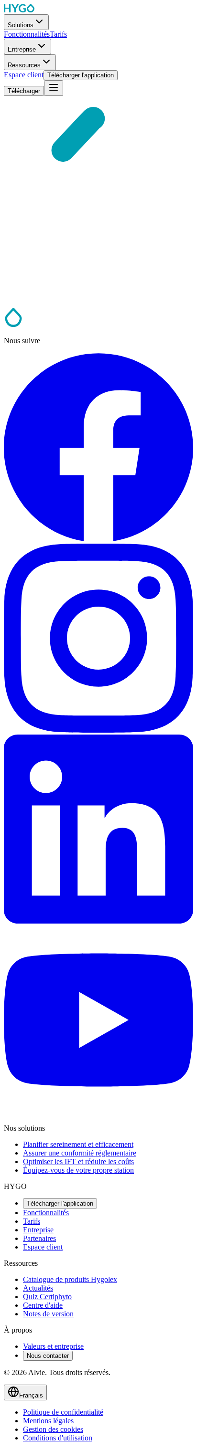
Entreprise (38, 1230)
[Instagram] (98, 730)
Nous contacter (48, 1355)
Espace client (43, 1247)
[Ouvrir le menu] (53, 88)
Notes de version (48, 1314)
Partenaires (39, 1238)
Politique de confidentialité (63, 1412)
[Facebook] (98, 539)
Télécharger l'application (60, 1203)
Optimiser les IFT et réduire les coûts (78, 1161)
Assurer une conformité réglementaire (79, 1153)
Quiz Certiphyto (47, 1296)
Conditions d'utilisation (57, 1438)
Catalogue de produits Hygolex (70, 1279)
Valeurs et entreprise (53, 1346)
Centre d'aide (43, 1305)
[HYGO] (13, 324)
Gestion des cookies (53, 1429)
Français (31, 1395)
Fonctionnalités (46, 1212)
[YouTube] (98, 1112)
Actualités (38, 1288)
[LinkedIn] (98, 921)
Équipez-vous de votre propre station (78, 1170)
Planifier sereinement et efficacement (78, 1144)
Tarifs (31, 1221)
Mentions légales (48, 1421)
